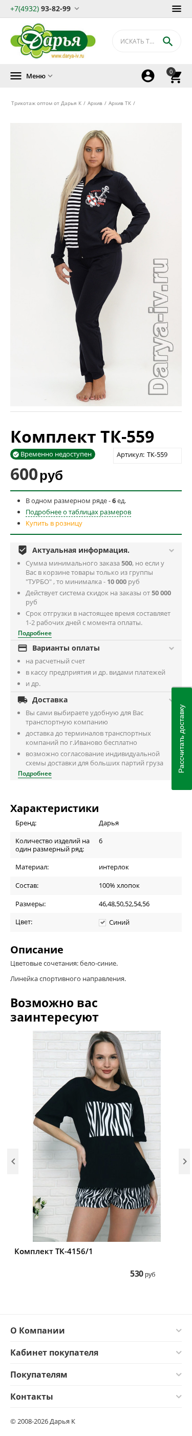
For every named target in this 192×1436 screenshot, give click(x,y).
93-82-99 (40, 8)
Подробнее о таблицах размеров (78, 511)
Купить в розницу (54, 523)
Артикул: (130, 454)
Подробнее (35, 633)
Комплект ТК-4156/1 (53, 1251)
